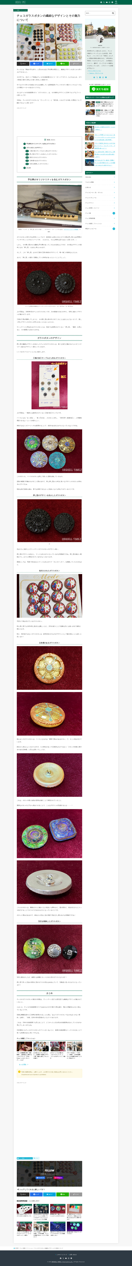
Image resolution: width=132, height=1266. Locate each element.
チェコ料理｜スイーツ (92, 208)
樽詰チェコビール (90, 228)
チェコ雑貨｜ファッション (20, 10)
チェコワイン (89, 203)
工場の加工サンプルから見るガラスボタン (41, 151)
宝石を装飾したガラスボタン (37, 164)
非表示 (53, 140)
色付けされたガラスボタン (36, 157)
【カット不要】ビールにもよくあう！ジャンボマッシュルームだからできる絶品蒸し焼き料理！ (104, 137)
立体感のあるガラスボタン (36, 160)
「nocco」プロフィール (95, 73)
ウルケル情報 (89, 182)
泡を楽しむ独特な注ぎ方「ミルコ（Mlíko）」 (104, 128)
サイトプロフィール (94, 70)
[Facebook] (101, 2)
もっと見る (22, 1064)
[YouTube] (107, 2)
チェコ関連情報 (90, 218)
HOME (16, 1248)
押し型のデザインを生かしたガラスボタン (41, 154)
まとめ (27, 168)
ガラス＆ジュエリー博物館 (71, 229)
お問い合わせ (73, 1254)
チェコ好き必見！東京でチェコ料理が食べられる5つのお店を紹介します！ (104, 154)
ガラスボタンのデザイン (33, 147)
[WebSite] (94, 77)
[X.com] (104, 2)
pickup (37, 1158)
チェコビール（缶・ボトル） (94, 192)
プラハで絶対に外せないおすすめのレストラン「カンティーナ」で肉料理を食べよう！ (104, 146)
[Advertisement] (49, 121)
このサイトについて (61, 1254)
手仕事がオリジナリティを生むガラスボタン (40, 143)
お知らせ (88, 187)
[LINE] (112, 2)
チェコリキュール (90, 197)
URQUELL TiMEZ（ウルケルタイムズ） (62, 1261)
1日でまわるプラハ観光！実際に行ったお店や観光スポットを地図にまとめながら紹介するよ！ (104, 163)
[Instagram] (109, 2)
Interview (88, 177)
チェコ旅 (88, 213)
